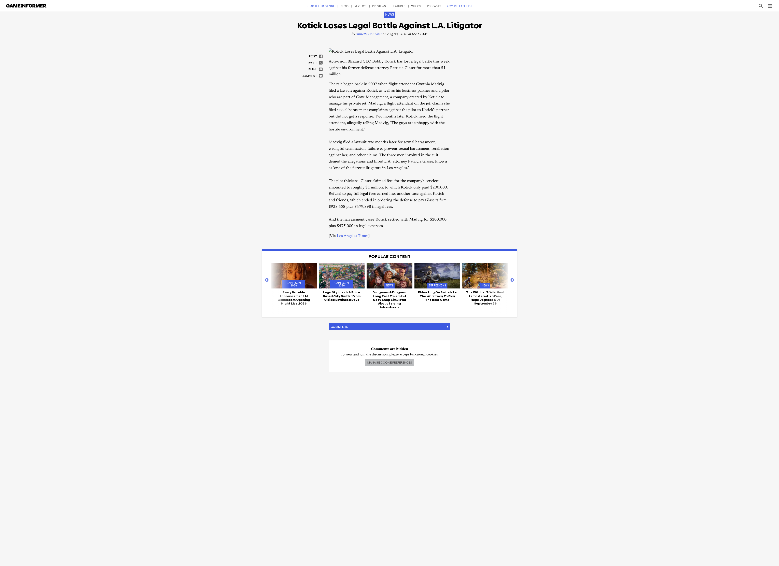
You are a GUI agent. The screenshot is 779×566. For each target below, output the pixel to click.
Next (512, 280)
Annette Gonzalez (369, 34)
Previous (267, 280)
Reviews (360, 6)
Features (398, 6)
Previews (379, 6)
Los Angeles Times (352, 236)
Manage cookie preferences (389, 362)
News (344, 6)
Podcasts (434, 6)
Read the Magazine (321, 6)
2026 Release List (459, 6)
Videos (416, 6)
